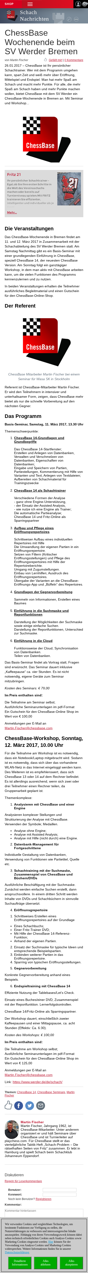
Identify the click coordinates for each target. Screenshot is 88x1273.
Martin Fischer (32, 1122)
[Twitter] (30, 1105)
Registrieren (43, 1199)
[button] (30, 4)
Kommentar (13, 1204)
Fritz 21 (14, 174)
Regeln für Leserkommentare (23, 1181)
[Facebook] (19, 1105)
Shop (9, 4)
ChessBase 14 (26, 1092)
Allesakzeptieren (71, 1262)
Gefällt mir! (55, 60)
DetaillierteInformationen (20, 1262)
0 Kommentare (74, 60)
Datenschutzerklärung (17, 1252)
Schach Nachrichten (34, 15)
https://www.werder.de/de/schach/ (37, 1082)
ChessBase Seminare (51, 1092)
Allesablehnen (45, 1262)
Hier (50, 1241)
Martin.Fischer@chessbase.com (29, 728)
